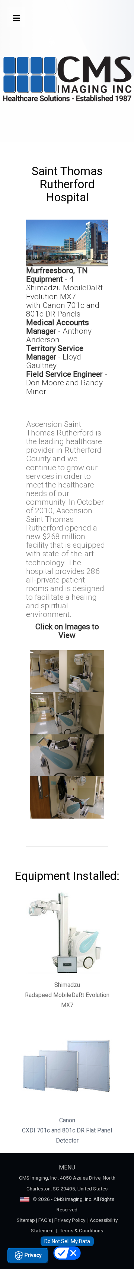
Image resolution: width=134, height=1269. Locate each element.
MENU (67, 1167)
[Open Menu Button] (16, 17)
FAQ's (44, 1220)
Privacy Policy (69, 1220)
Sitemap (26, 1220)
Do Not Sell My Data (67, 1241)
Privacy (32, 1255)
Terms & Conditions (81, 1230)
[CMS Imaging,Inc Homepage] (67, 80)
